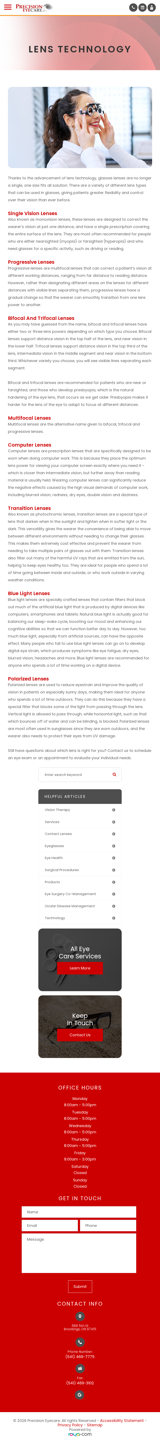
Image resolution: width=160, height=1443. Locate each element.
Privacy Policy (70, 1425)
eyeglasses (54, 846)
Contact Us (80, 1035)
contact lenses (58, 833)
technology (55, 918)
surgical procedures (62, 870)
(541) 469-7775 (80, 1356)
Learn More (80, 968)
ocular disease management (70, 906)
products (52, 882)
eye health (54, 857)
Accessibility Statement (122, 1420)
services (52, 822)
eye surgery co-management (70, 894)
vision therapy (57, 809)
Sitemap (94, 1425)
